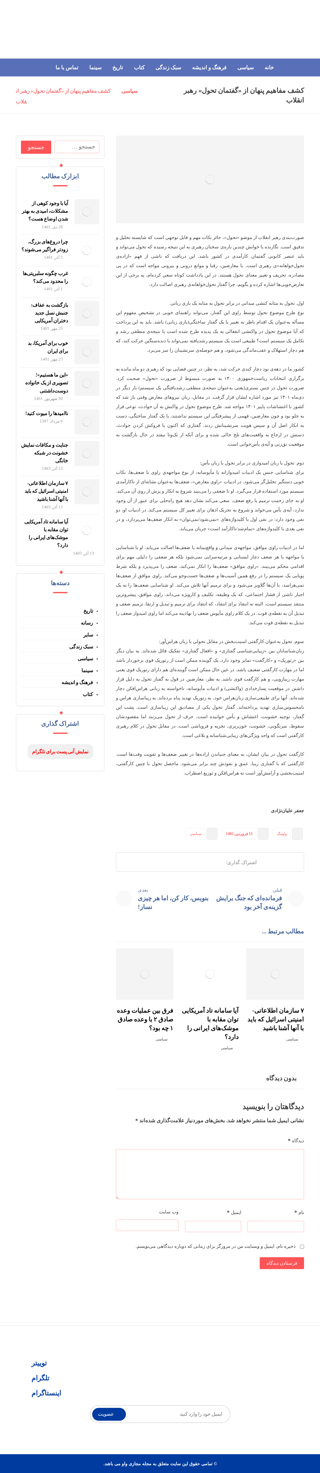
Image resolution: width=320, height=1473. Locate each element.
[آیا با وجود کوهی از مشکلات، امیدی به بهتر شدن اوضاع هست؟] (86, 211)
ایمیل (234, 1212)
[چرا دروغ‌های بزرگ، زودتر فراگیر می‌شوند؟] (86, 250)
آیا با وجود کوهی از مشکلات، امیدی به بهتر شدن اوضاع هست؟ (45, 210)
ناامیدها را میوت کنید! (46, 413)
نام (299, 1212)
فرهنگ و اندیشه (77, 682)
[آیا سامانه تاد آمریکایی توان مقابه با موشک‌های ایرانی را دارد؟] (86, 530)
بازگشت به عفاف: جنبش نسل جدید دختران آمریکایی (49, 312)
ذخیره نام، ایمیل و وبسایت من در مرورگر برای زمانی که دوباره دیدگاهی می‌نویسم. (216, 1246)
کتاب (88, 694)
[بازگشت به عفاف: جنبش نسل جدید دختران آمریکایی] (86, 313)
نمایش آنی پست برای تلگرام (60, 751)
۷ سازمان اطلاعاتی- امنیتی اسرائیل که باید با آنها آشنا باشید (46, 490)
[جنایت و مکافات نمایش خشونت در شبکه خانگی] (86, 453)
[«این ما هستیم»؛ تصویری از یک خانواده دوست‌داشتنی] (86, 383)
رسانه (87, 622)
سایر (88, 634)
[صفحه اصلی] (150, 91)
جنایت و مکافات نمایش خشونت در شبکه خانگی (44, 452)
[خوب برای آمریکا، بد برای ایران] (86, 351)
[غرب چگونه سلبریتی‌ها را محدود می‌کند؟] (86, 281)
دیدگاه (296, 1141)
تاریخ (88, 611)
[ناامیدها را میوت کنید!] (86, 421)
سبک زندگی (81, 646)
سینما (87, 670)
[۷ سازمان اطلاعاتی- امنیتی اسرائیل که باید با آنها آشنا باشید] (86, 491)
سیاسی (196, 834)
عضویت (106, 1414)
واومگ (282, 834)
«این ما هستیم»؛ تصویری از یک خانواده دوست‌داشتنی (46, 382)
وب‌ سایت (168, 1211)
